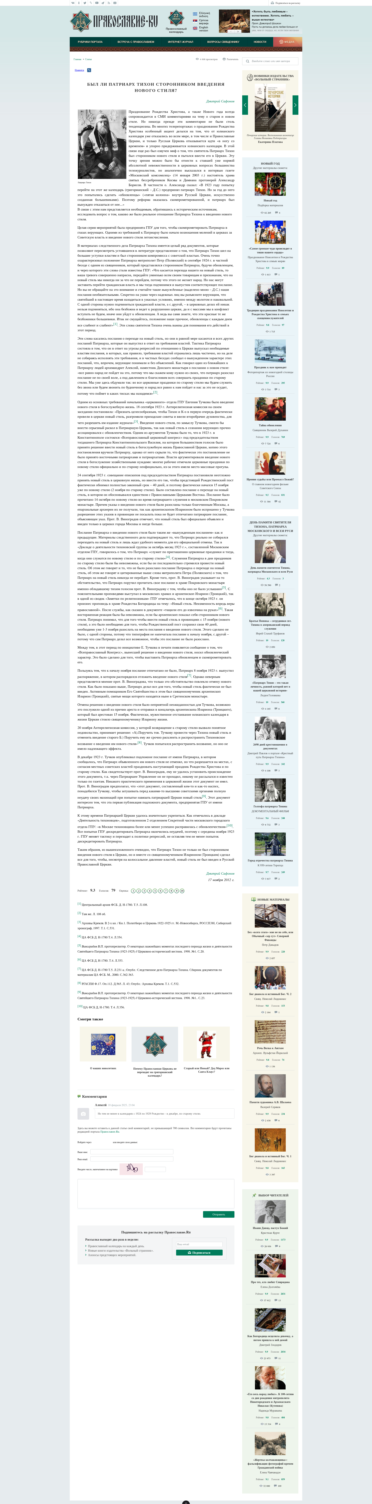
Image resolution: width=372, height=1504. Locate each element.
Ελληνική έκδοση (204, 14)
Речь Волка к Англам (270, 1048)
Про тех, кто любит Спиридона (270, 1282)
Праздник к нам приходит (270, 367)
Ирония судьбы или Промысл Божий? (270, 479)
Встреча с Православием (136, 42)
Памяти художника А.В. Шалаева (270, 1102)
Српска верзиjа (203, 22)
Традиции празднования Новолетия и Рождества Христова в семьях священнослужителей (270, 314)
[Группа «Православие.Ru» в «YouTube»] (97, 3)
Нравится (79, 70)
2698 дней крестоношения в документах (270, 746)
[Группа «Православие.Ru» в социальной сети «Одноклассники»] (79, 3)
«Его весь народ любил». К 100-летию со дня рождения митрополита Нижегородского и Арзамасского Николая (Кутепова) (270, 1400)
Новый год (270, 163)
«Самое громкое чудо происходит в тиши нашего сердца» (270, 250)
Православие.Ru (109, 1131)
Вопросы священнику (223, 42)
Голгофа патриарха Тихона (270, 806)
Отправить (219, 1214)
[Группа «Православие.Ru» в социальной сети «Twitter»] (85, 3)
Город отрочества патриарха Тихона (270, 860)
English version (203, 29)
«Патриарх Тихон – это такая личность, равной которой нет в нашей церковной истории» (270, 686)
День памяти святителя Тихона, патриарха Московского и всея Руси (270, 526)
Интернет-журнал (180, 42)
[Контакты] (115, 3)
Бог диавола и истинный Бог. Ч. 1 (270, 1156)
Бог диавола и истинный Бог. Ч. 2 (270, 994)
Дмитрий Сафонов (220, 101)
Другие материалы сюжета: (270, 168)
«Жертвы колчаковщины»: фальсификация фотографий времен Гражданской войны (270, 1463)
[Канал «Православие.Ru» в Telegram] (103, 3)
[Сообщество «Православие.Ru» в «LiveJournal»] (91, 3)
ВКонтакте (95, 1142)
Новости (260, 42)
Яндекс (102, 1142)
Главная (77, 59)
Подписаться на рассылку (288, 2)
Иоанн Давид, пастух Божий (270, 1228)
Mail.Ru (109, 1142)
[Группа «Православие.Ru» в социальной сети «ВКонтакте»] (73, 3)
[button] (230, 32)
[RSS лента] (109, 3)
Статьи (88, 59)
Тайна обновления (270, 425)
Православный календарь (176, 30)
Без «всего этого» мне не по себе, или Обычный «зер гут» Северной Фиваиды (270, 936)
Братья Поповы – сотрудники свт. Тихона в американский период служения (270, 625)
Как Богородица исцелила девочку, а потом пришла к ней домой (270, 1338)
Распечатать (232, 59)
